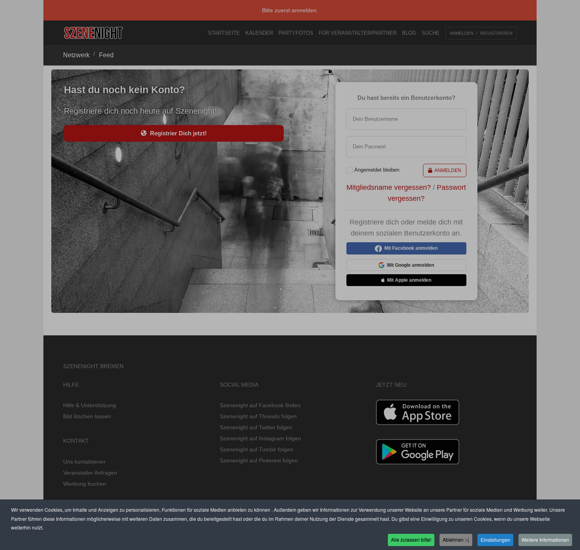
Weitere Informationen (545, 539)
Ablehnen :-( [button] (456, 539)
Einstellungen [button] (495, 539)
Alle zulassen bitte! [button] (411, 539)
